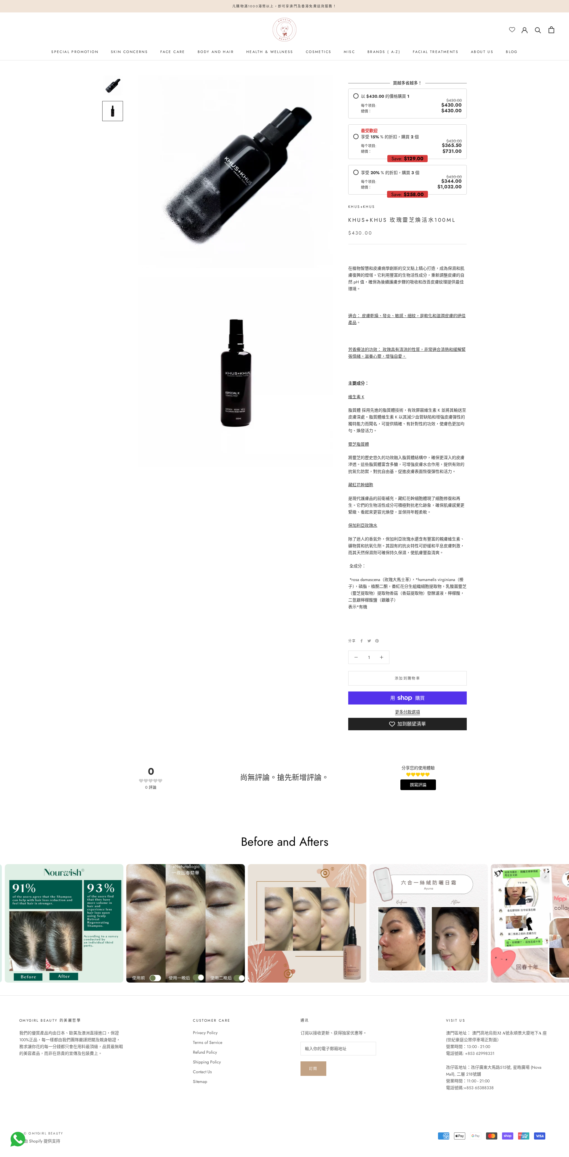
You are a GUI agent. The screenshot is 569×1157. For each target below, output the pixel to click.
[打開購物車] (551, 29)
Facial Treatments (435, 51)
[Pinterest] (377, 641)
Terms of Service (207, 1042)
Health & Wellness (269, 51)
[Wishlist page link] (512, 30)
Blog (512, 51)
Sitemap (200, 1081)
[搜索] (538, 30)
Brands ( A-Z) (383, 51)
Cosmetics (319, 51)
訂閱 (313, 1068)
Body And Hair (216, 51)
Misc (349, 51)
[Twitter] (369, 641)
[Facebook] (361, 641)
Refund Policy (205, 1052)
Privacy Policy (205, 1033)
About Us (482, 51)
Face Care (172, 51)
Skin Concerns (129, 51)
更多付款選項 (407, 712)
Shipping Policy (207, 1062)
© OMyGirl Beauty (43, 1133)
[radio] (407, 103)
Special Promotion (74, 51)
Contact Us (202, 1072)
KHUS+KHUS (361, 206)
